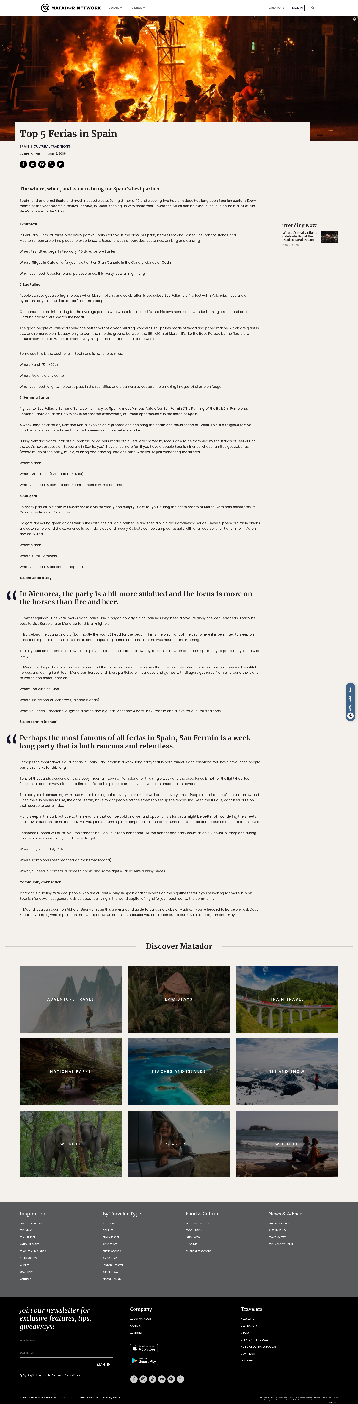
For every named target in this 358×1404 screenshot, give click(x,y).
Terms (184, 727)
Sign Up (216, 718)
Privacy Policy (201, 727)
